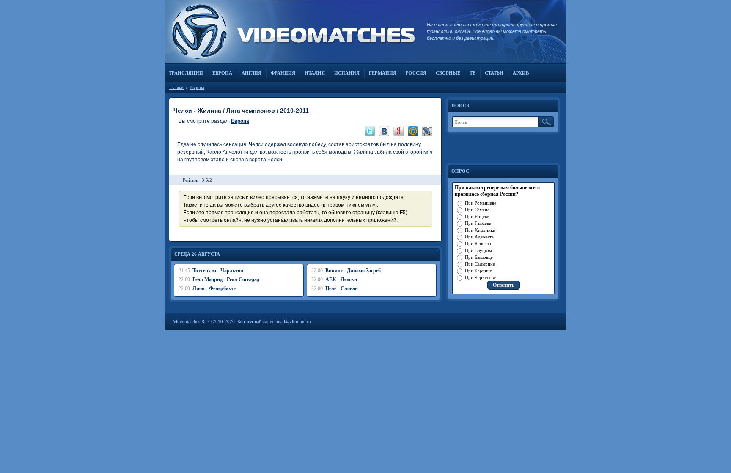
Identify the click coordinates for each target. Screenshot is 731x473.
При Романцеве (480, 202)
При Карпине (478, 270)
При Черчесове (480, 277)
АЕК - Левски (341, 279)
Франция (283, 72)
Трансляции (186, 72)
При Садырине (480, 263)
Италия (315, 72)
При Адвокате (479, 236)
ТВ (472, 72)
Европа (222, 72)
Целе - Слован (341, 288)
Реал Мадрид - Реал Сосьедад (225, 279)
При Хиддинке (480, 229)
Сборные (448, 72)
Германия (382, 72)
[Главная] (291, 32)
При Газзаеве (478, 223)
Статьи (494, 72)
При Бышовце (479, 257)
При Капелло (478, 243)
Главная (176, 87)
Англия (251, 72)
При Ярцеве (477, 216)
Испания (347, 72)
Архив (521, 72)
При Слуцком (478, 250)
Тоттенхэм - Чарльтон (217, 271)
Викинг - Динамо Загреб (353, 271)
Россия (416, 72)
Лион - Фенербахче (214, 288)
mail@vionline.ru (294, 321)
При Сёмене (477, 209)
